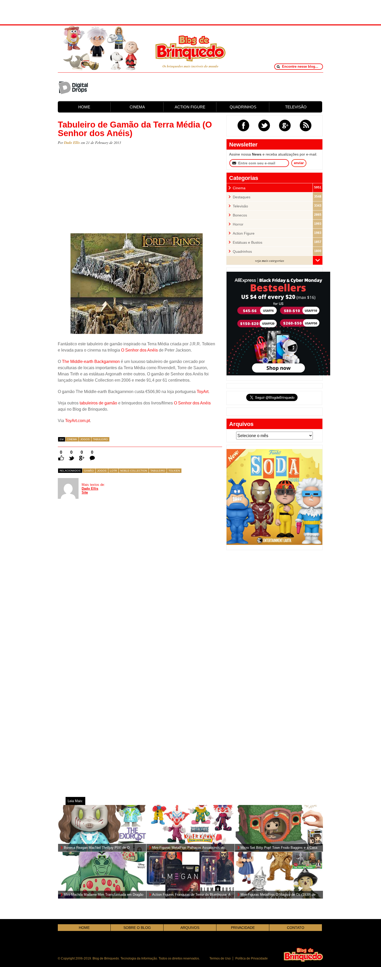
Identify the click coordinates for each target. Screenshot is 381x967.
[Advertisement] (190, 11)
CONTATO (295, 928)
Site (85, 492)
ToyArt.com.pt (77, 420)
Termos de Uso (220, 958)
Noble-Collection (133, 470)
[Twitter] (264, 125)
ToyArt (202, 391)
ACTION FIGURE (190, 107)
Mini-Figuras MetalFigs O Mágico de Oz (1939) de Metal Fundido (278, 895)
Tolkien (174, 470)
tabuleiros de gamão (98, 403)
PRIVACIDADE (243, 928)
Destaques (241, 197)
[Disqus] (97, 576)
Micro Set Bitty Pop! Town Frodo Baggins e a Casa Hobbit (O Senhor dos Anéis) (279, 848)
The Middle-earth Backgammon (91, 361)
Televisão (240, 206)
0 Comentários (92, 452)
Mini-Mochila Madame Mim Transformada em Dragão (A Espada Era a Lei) (103, 895)
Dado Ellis (72, 142)
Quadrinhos (242, 252)
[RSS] (306, 125)
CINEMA (137, 107)
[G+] (285, 125)
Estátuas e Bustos (247, 242)
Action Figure (244, 233)
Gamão (89, 470)
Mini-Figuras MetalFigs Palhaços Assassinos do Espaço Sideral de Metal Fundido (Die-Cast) (188, 848)
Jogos (85, 439)
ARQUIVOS (189, 928)
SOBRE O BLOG (137, 928)
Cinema (72, 439)
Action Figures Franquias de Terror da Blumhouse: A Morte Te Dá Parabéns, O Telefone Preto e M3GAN (191, 895)
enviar (299, 163)
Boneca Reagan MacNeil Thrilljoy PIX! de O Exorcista (97, 848)
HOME (84, 107)
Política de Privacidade (251, 958)
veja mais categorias (269, 260)
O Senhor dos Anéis (139, 350)
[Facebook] (243, 125)
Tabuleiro (100, 439)
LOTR (113, 470)
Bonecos (240, 215)
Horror (238, 224)
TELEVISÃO (296, 107)
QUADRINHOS (243, 107)
